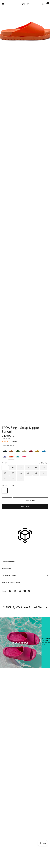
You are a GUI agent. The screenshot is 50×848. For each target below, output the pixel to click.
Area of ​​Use (6, 568)
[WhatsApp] (24, 591)
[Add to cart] (30, 500)
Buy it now (25, 507)
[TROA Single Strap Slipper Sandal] (5, 451)
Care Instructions (9, 575)
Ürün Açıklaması (8, 562)
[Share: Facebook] (10, 591)
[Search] (43, 4)
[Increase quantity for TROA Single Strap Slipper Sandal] (10, 500)
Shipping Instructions (11, 582)
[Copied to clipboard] (29, 591)
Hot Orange (5, 490)
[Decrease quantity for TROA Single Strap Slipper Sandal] (3, 500)
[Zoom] (25, 31)
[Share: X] (15, 591)
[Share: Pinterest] (20, 591)
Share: (4, 591)
